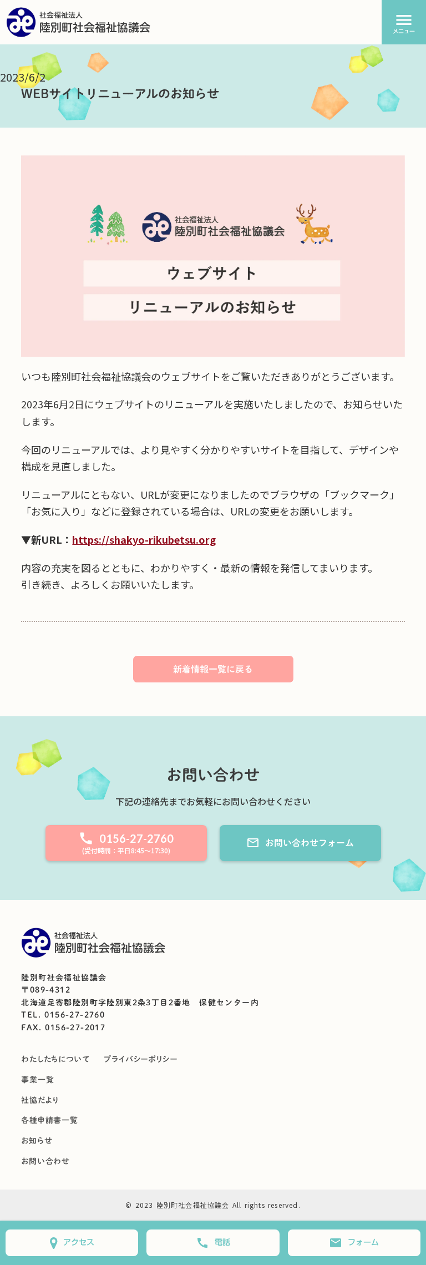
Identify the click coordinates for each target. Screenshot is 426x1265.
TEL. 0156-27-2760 (63, 1015)
